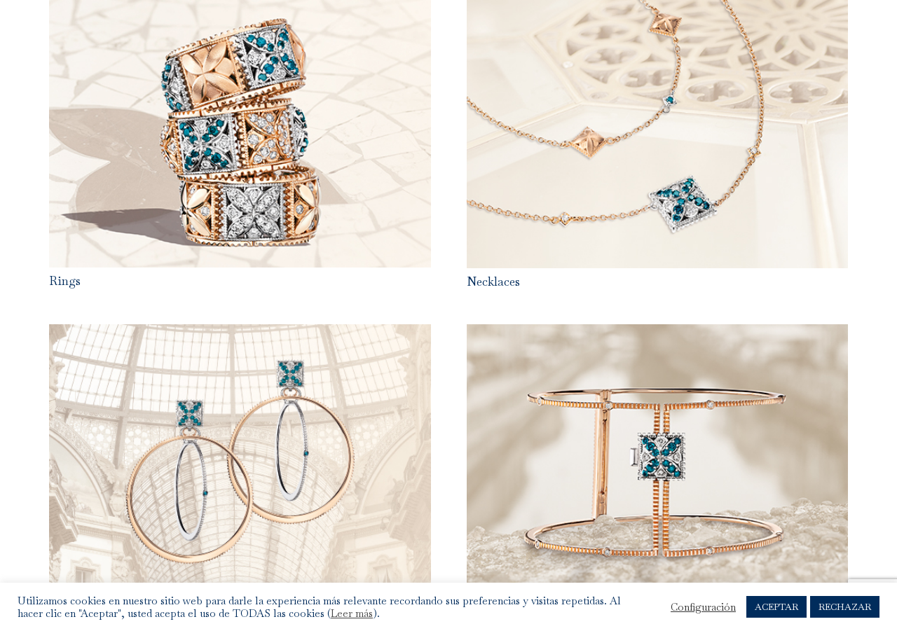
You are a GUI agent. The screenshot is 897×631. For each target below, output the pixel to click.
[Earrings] (240, 334)
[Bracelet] (658, 334)
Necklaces (493, 281)
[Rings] (240, 10)
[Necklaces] (658, 10)
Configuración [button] (703, 607)
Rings (65, 281)
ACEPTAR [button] (776, 607)
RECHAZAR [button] (845, 607)
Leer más (352, 613)
